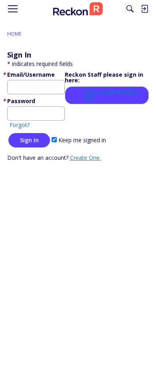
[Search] (130, 9)
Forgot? (20, 125)
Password (21, 101)
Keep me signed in (81, 140)
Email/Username (31, 74)
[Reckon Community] (78, 9)
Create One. (85, 157)
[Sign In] (144, 9)
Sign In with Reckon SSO (111, 95)
